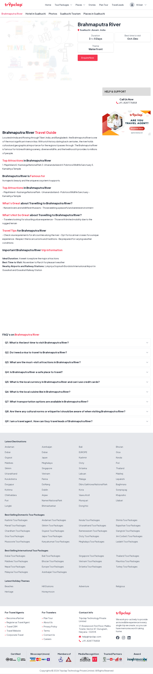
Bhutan (119, 446)
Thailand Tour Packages (127, 555)
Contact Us (49, 634)
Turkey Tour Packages (126, 566)
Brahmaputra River (12, 13)
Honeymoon (48, 591)
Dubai (7, 452)
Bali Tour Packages (51, 555)
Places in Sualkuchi (94, 13)
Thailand (120, 468)
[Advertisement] (50, 106)
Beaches (9, 586)
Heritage (9, 591)
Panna (45, 479)
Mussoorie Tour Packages (17, 541)
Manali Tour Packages (15, 525)
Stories (92, 4)
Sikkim (8, 468)
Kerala (119, 457)
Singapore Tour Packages (91, 555)
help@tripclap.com (91, 636)
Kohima (8, 489)
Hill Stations (47, 586)
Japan (45, 457)
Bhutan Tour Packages (53, 561)
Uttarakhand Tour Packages (92, 525)
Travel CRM (12, 626)
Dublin (45, 489)
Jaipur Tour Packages (52, 536)
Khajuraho (121, 495)
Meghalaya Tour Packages (91, 541)
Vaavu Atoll (84, 495)
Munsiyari (83, 500)
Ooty (81, 463)
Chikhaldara (11, 495)
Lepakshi (120, 479)
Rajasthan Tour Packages (128, 525)
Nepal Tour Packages (15, 566)
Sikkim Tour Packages (52, 525)
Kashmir (83, 457)
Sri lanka (83, 468)
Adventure (84, 586)
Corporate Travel (15, 634)
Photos (53, 13)
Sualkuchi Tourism (70, 13)
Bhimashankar (49, 505)
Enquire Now (87, 57)
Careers (47, 639)
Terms (47, 630)
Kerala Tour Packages (89, 520)
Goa (118, 452)
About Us (48, 622)
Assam (95, 30)
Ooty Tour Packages (89, 536)
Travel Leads (118, 4)
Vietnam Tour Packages (90, 561)
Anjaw (45, 495)
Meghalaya (47, 463)
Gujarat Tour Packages (53, 530)
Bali (80, 446)
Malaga (82, 479)
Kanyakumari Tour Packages (55, 541)
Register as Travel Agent (18, 622)
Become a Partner (15, 618)
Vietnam (46, 473)
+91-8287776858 (91, 640)
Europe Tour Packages (53, 566)
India (102, 30)
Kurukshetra (11, 479)
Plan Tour (103, 4)
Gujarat (8, 457)
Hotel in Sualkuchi (36, 13)
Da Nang (46, 484)
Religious (120, 586)
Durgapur (9, 484)
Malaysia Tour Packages (16, 572)
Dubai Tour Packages (15, 555)
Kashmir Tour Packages (16, 520)
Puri (118, 463)
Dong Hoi (83, 505)
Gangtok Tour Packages (128, 530)
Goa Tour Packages (14, 536)
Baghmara (121, 484)
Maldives (9, 463)
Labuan (82, 473)
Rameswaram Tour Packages (93, 530)
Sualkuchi (85, 30)
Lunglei (8, 505)
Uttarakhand (11, 473)
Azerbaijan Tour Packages (54, 572)
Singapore (47, 468)
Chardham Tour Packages (17, 530)
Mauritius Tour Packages (128, 561)
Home (48, 4)
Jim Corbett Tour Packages (129, 536)
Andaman (9, 446)
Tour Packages (62, 4)
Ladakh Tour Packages (127, 541)
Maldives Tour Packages (16, 561)
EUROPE (83, 452)
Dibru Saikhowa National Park (93, 484)
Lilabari (119, 500)
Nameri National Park (52, 500)
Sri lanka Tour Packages (90, 566)
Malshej (119, 473)
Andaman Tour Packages (54, 520)
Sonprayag (121, 489)
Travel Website (14, 630)
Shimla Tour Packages (126, 520)
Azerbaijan (47, 446)
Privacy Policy (50, 626)
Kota (81, 489)
